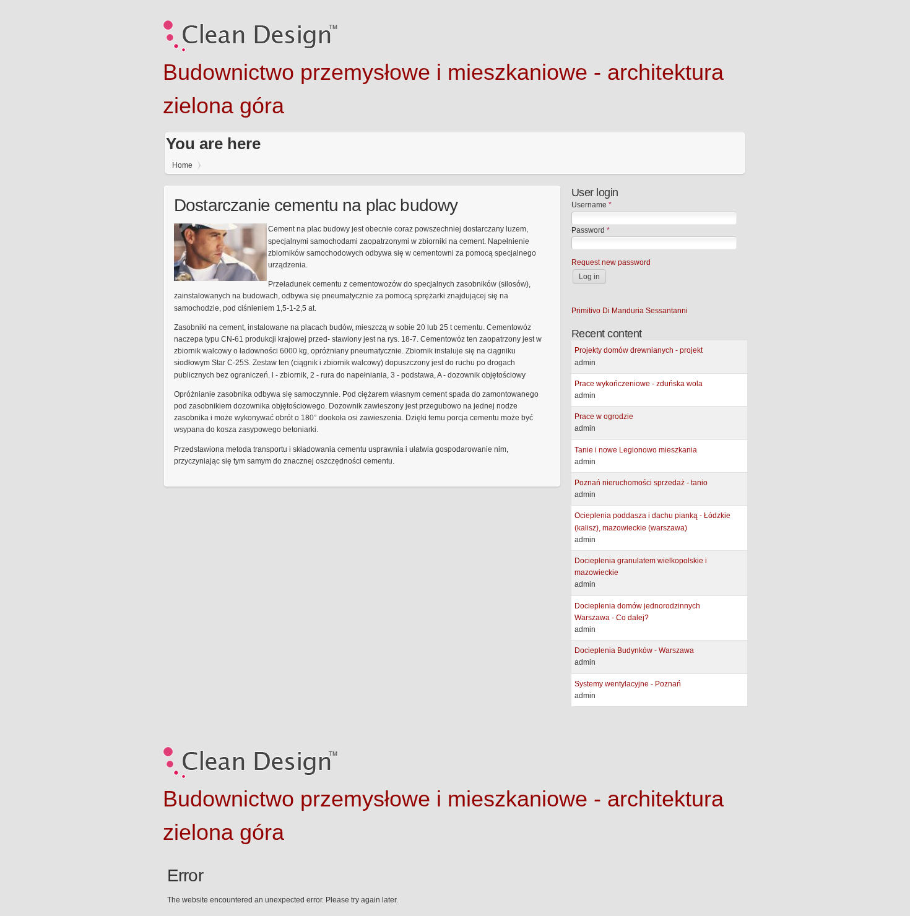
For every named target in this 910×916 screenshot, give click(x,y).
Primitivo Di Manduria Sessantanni (629, 310)
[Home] (250, 49)
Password (590, 230)
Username (591, 205)
